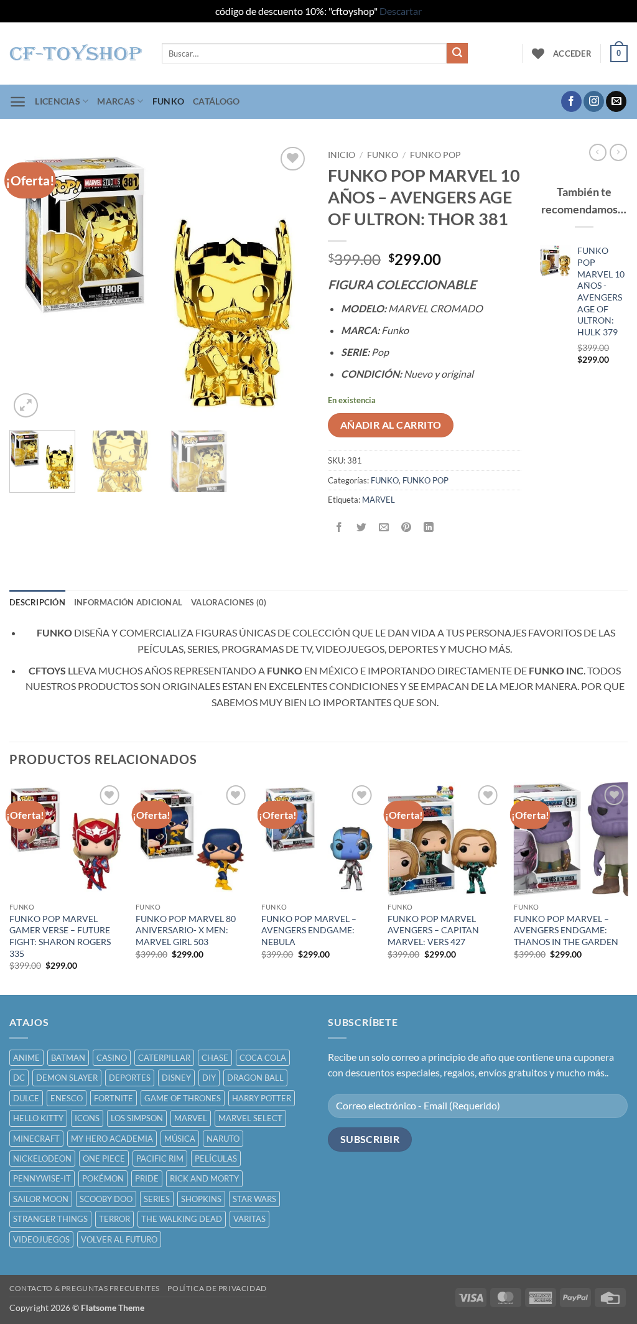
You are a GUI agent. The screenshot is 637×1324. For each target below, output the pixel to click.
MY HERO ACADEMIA (112, 1139)
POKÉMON (103, 1178)
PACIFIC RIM (160, 1158)
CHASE (215, 1058)
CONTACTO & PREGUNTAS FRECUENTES (84, 1288)
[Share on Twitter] (361, 527)
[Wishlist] (538, 53)
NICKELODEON (42, 1158)
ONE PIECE (104, 1158)
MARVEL (378, 500)
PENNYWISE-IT (42, 1178)
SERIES (157, 1199)
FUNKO (168, 101)
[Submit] (457, 53)
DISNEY (176, 1078)
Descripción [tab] (37, 602)
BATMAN (68, 1058)
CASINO (111, 1058)
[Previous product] (618, 152)
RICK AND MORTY (204, 1178)
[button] (572, 53)
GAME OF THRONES (182, 1098)
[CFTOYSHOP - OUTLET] (76, 53)
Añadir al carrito (391, 425)
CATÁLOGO (216, 101)
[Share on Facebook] (339, 527)
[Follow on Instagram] (594, 101)
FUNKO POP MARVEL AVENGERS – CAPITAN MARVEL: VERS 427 (433, 930)
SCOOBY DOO (106, 1199)
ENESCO (66, 1098)
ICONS (87, 1118)
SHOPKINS (201, 1199)
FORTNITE (113, 1098)
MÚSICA (179, 1139)
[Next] (287, 282)
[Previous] (31, 282)
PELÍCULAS (216, 1158)
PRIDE (147, 1178)
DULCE (26, 1098)
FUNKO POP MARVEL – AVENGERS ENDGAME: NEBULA (308, 930)
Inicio (341, 155)
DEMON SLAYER (67, 1078)
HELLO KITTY (38, 1118)
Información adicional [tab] (128, 602)
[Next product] (598, 152)
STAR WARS (254, 1199)
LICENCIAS (57, 101)
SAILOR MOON (40, 1199)
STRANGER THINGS (50, 1219)
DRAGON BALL (255, 1078)
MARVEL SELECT (250, 1118)
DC (19, 1078)
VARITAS (249, 1219)
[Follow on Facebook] (571, 101)
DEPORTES (130, 1078)
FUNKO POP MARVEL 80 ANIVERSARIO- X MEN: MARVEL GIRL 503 (186, 930)
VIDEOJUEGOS (41, 1239)
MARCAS (116, 101)
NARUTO (223, 1139)
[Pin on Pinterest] (406, 527)
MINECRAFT (36, 1139)
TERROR (114, 1219)
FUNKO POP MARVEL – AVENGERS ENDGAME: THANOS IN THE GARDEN (566, 930)
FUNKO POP (435, 155)
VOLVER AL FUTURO (119, 1239)
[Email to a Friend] (384, 527)
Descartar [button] (400, 11)
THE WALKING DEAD (181, 1219)
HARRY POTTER (261, 1098)
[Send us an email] (616, 101)
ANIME (26, 1058)
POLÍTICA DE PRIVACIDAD (216, 1288)
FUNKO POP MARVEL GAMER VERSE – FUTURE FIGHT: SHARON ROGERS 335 (60, 936)
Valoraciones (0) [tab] (228, 602)
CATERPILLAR (164, 1058)
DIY (209, 1078)
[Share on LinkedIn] (429, 527)
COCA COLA (262, 1058)
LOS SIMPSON (137, 1118)
